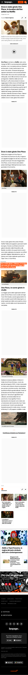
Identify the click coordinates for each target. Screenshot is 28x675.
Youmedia (3, 598)
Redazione (3, 603)
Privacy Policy (18, 598)
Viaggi (2, 485)
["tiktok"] (2, 584)
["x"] (13, 584)
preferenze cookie (12, 603)
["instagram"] (6, 584)
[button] (25, 17)
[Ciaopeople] (14, 671)
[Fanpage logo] (8, 2)
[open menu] (1, 2)
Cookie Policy (4, 601)
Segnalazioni (10, 598)
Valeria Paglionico (9, 17)
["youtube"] (9, 584)
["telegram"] (20, 584)
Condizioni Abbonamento (15, 601)
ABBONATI (20, 2)
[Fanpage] (14, 629)
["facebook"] (16, 584)
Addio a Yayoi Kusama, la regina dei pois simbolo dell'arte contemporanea (12, 550)
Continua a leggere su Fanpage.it (14, 433)
